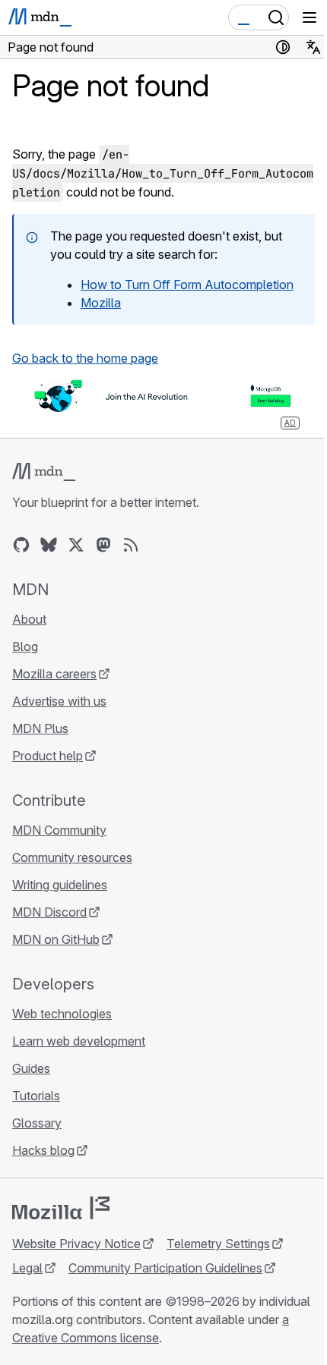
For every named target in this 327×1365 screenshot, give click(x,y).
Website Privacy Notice (76, 1243)
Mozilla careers (54, 673)
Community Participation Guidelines (165, 1267)
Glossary (37, 1123)
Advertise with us (59, 701)
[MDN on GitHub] (21, 545)
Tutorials (36, 1095)
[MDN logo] (43, 472)
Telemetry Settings (218, 1243)
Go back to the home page (85, 358)
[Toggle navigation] (309, 17)
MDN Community (59, 830)
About (29, 619)
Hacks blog (43, 1150)
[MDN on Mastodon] (103, 545)
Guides (31, 1068)
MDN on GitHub (56, 939)
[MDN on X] (76, 545)
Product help (47, 755)
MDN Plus (40, 728)
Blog (25, 646)
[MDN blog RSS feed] (131, 545)
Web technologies (62, 1013)
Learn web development (78, 1041)
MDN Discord (49, 912)
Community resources (72, 857)
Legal (27, 1267)
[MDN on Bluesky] (49, 545)
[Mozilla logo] (61, 1208)
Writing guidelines (59, 884)
